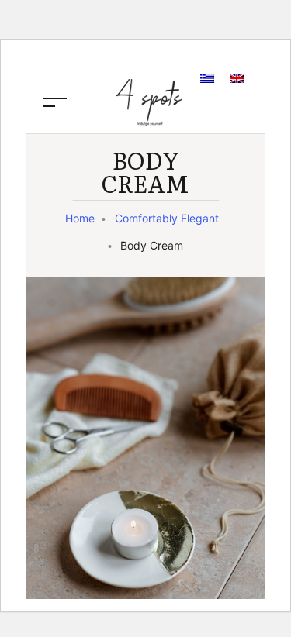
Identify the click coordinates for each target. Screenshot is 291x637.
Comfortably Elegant (167, 218)
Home (80, 218)
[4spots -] (149, 100)
